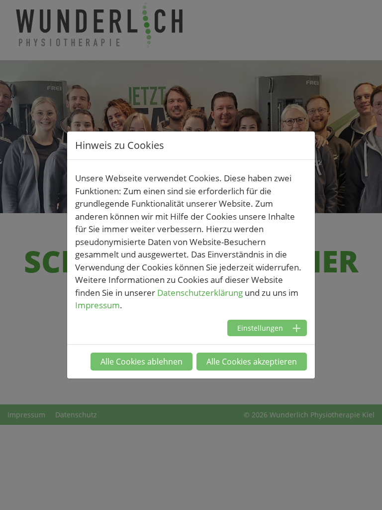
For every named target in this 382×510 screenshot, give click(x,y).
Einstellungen (260, 328)
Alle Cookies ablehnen (141, 361)
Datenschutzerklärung (200, 292)
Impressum (97, 305)
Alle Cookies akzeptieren (251, 361)
